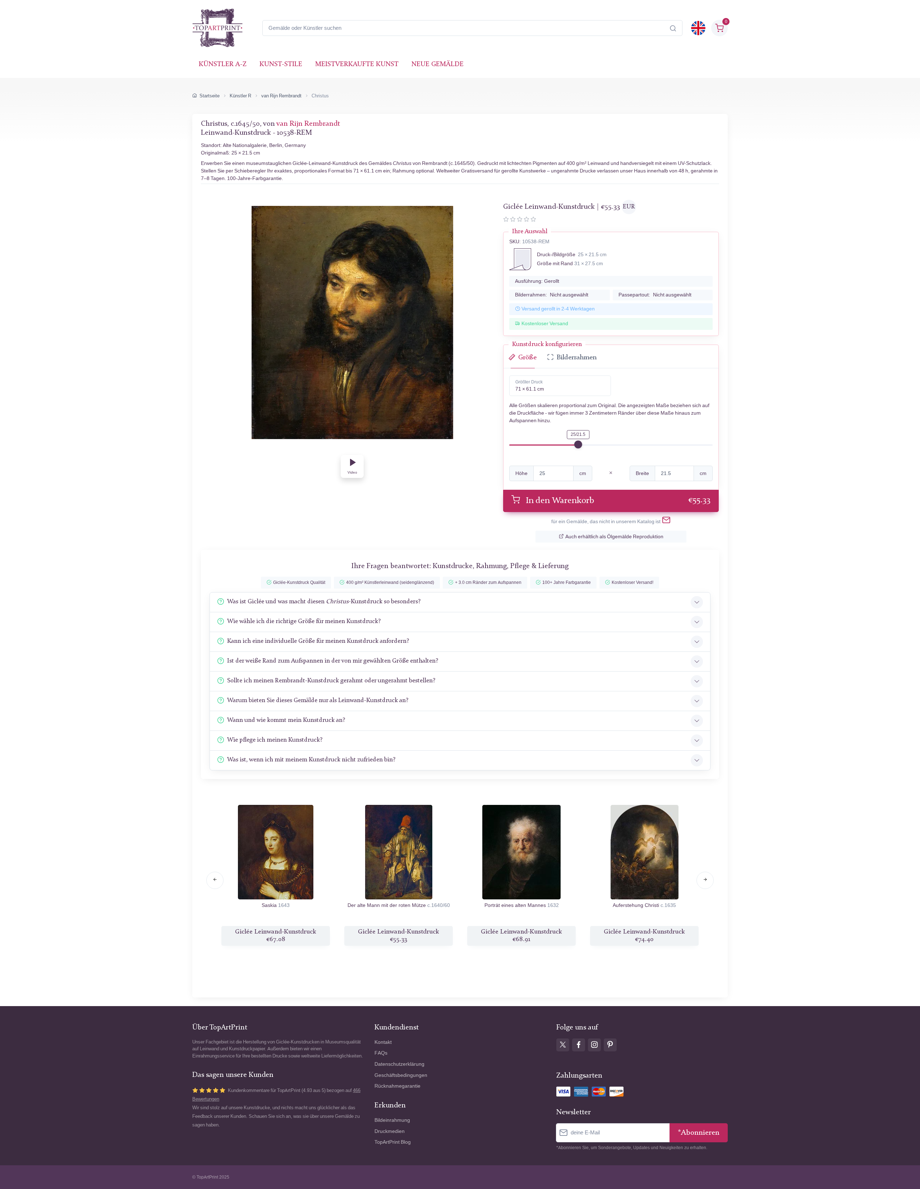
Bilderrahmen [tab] (577, 357)
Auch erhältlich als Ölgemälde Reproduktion (614, 537)
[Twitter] (562, 1044)
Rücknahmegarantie (397, 1086)
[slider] (578, 444)
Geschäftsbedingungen (400, 1075)
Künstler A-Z (223, 64)
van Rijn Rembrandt (281, 95)
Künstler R (240, 95)
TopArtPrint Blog (392, 1142)
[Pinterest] (610, 1044)
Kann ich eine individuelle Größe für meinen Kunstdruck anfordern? (318, 641)
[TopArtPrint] (217, 28)
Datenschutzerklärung (399, 1064)
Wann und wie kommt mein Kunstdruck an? (286, 720)
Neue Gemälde (437, 64)
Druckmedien (389, 1131)
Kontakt (383, 1042)
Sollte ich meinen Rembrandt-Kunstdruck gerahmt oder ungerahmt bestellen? (331, 681)
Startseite (209, 95)
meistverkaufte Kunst (357, 64)
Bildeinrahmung (392, 1120)
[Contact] (666, 521)
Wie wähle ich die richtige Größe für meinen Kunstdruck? (304, 621)
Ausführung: (537, 281)
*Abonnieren (698, 1133)
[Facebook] (578, 1044)
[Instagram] (594, 1044)
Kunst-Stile (280, 64)
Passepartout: (654, 295)
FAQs (380, 1053)
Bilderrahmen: (551, 295)
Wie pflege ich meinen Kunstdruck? (274, 740)
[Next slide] (705, 880)
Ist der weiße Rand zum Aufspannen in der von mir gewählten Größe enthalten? (332, 661)
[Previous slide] (215, 880)
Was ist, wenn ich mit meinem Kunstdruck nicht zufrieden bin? (311, 760)
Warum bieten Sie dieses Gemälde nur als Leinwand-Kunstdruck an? (317, 700)
